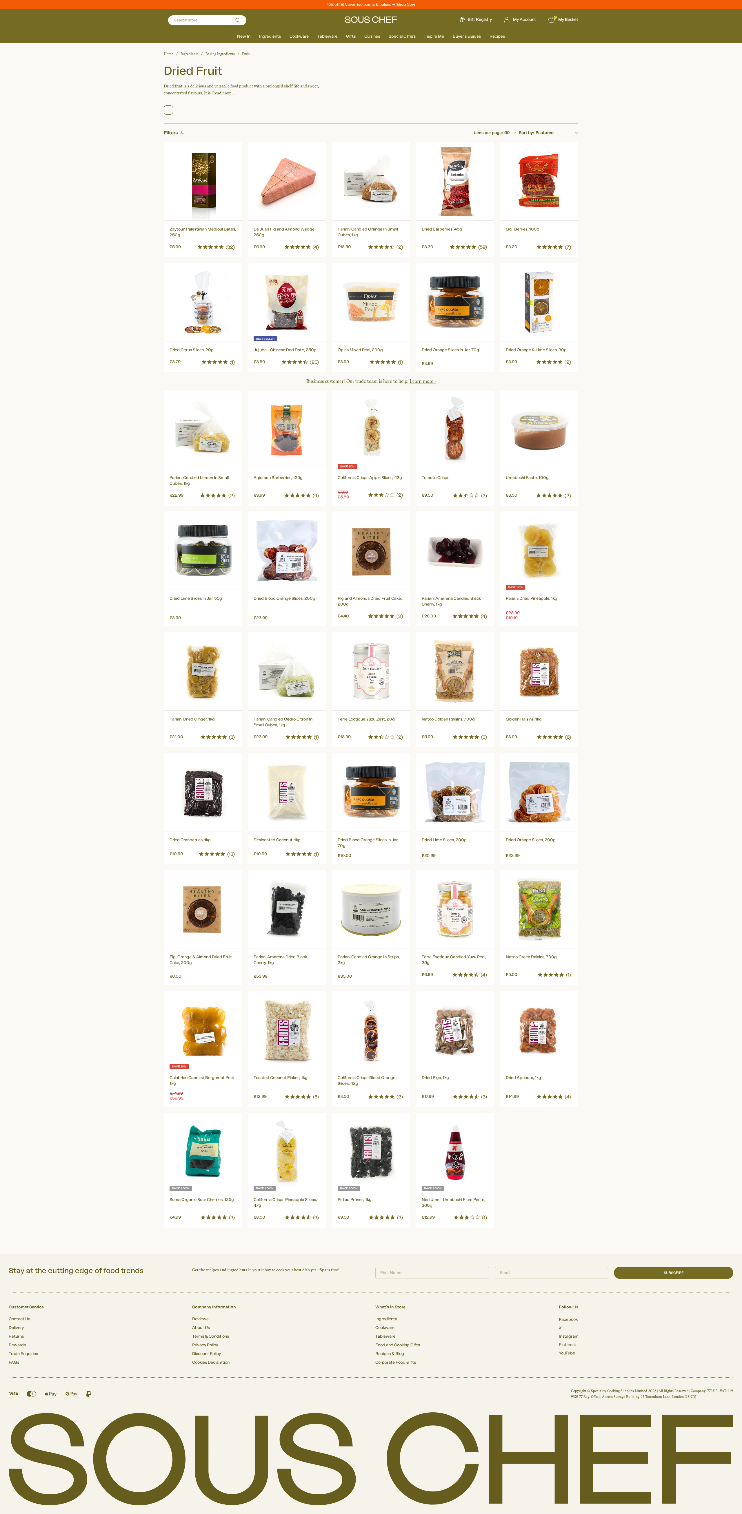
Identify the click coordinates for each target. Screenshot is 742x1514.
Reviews (200, 1319)
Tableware (327, 36)
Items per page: (487, 133)
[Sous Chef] (371, 19)
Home (168, 54)
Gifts (351, 36)
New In (243, 36)
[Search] (237, 20)
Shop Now (405, 4)
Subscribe (674, 1273)
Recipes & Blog (389, 1354)
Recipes (497, 36)
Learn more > (423, 381)
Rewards (17, 1345)
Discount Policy (206, 1354)
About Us (201, 1328)
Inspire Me (434, 36)
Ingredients (270, 36)
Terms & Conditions (210, 1336)
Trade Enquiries (23, 1354)
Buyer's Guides (467, 36)
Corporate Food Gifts (395, 1363)
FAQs (14, 1363)
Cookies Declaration (211, 1363)
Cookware (299, 36)
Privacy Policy (205, 1345)
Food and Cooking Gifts (397, 1345)
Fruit (246, 54)
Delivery (16, 1328)
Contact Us (19, 1319)
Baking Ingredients (220, 54)
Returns (16, 1336)
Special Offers (402, 36)
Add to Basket (203, 245)
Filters (171, 133)
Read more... (223, 93)
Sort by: (526, 133)
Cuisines (372, 36)
